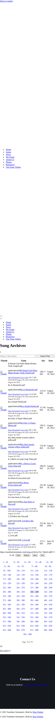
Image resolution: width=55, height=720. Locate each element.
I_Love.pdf (25, 540)
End (42, 555)
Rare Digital (38, 712)
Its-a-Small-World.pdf (30, 406)
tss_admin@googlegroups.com (36, 685)
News (8, 154)
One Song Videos (13, 167)
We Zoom (10, 157)
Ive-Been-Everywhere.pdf (18, 484)
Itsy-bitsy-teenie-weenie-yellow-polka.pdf (21, 445)
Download (16, 378)
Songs (8, 152)
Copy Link (24, 378)
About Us (10, 159)
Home (8, 149)
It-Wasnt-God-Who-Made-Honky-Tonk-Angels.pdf (23, 371)
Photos (9, 162)
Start (18, 555)
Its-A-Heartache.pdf (29, 389)
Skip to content (6, 1)
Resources (10, 165)
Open (10, 378)
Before (26, 555)
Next (35, 555)
